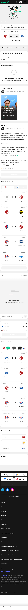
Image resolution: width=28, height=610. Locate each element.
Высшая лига (17, 21)
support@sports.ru (5, 571)
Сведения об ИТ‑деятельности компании (11, 559)
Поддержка (4, 524)
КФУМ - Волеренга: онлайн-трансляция (24, 21)
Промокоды (4, 563)
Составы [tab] (18, 48)
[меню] (25, 2)
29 (3, 168)
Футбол (6, 21)
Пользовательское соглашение (9, 541)
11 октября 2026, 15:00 (10, 32)
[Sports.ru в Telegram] (3, 490)
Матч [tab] (3, 48)
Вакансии (3, 515)
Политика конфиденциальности (9, 546)
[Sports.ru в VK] (8, 490)
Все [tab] (3, 128)
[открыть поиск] (16, 2)
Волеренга (17, 40)
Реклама (3, 520)
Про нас (3, 502)
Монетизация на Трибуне (7, 533)
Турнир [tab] (25, 48)
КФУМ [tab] (7, 128)
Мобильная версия (14, 496)
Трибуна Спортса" (5, 528)
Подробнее (10, 586)
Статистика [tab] (10, 48)
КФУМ (11, 40)
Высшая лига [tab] (20, 128)
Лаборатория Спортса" (7, 555)
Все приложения (14, 484)
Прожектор (4, 537)
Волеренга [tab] (13, 128)
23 (3, 155)
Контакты (3, 511)
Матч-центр (11, 21)
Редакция (3, 506)
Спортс (2, 21)
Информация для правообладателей (10, 550)
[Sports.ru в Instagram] (12, 490)
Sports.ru (5, 575)
